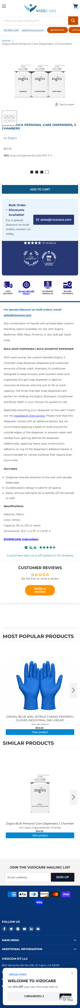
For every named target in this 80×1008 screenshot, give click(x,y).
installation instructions (29, 415)
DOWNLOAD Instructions (21, 539)
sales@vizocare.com (33, 30)
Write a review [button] (40, 590)
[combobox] (35, 20)
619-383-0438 (11, 30)
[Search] (73, 20)
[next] (73, 690)
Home (6, 40)
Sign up (62, 877)
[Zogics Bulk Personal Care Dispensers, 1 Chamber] (40, 758)
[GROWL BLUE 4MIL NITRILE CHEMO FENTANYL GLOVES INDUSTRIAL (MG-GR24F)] (40, 652)
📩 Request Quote (57, 30)
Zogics (12, 138)
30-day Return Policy (26, 292)
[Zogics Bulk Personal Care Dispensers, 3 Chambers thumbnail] (9, 117)
